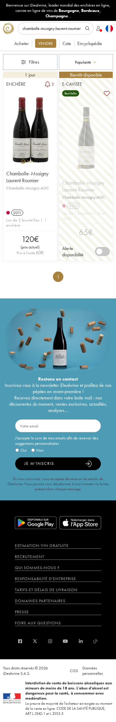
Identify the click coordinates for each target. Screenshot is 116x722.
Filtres (34, 62)
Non (40, 450)
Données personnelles (92, 670)
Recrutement (29, 556)
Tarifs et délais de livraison (46, 589)
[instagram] (50, 641)
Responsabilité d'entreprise (45, 578)
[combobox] (86, 62)
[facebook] (20, 641)
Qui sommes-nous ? (37, 567)
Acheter (21, 43)
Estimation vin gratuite (42, 545)
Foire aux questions (38, 623)
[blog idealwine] (95, 641)
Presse (22, 611)
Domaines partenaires (40, 600)
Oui (24, 450)
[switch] (102, 251)
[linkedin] (81, 641)
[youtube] (65, 641)
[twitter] (35, 641)
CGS (74, 670)
